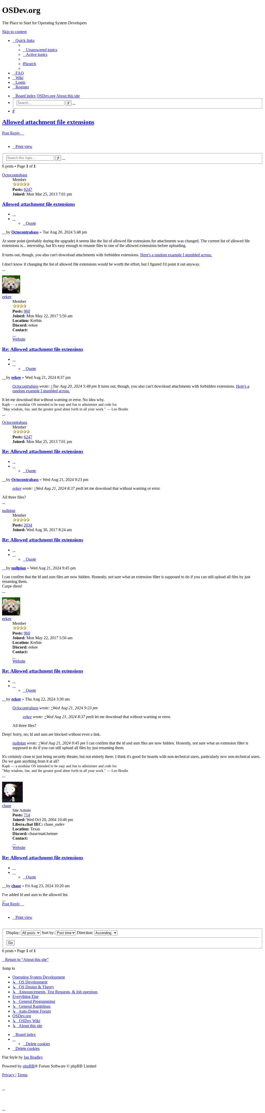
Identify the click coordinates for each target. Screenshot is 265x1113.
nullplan (8, 510)
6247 (28, 189)
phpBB (29, 1066)
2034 (28, 525)
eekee (6, 297)
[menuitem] (40, 50)
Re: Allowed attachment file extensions (42, 349)
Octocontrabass (14, 175)
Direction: (85, 932)
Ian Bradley (33, 1057)
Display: (13, 932)
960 (27, 311)
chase (6, 805)
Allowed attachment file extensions (48, 122)
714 (27, 815)
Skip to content (14, 31)
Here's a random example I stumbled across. (176, 255)
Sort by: (49, 932)
